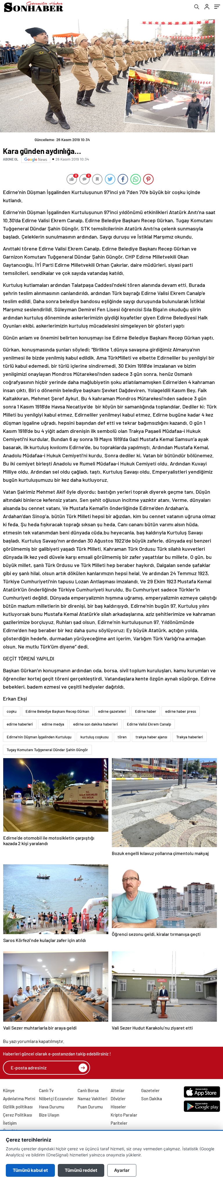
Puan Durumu (90, 1106)
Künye (9, 1090)
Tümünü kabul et (30, 1170)
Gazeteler (150, 1090)
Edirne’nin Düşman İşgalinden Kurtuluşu (39, 737)
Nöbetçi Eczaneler (56, 1098)
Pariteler (119, 1123)
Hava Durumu (51, 1106)
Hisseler (118, 1106)
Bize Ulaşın (49, 1114)
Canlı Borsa (88, 1090)
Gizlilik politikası (18, 1106)
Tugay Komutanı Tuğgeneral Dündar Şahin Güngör (47, 749)
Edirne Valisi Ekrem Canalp (149, 724)
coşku (12, 711)
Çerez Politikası (17, 1114)
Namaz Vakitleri (92, 1098)
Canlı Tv (46, 1090)
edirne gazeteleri (112, 711)
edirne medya (53, 724)
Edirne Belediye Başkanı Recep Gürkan (57, 711)
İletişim (10, 1123)
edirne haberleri (20, 724)
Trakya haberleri (189, 737)
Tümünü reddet (81, 1170)
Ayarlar (122, 1170)
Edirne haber (145, 711)
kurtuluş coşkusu (94, 737)
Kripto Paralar (124, 1114)
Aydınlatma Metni (19, 1098)
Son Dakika (151, 1098)
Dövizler (118, 1098)
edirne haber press (180, 711)
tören (122, 737)
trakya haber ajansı (151, 737)
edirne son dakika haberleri (95, 724)
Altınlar (118, 1090)
